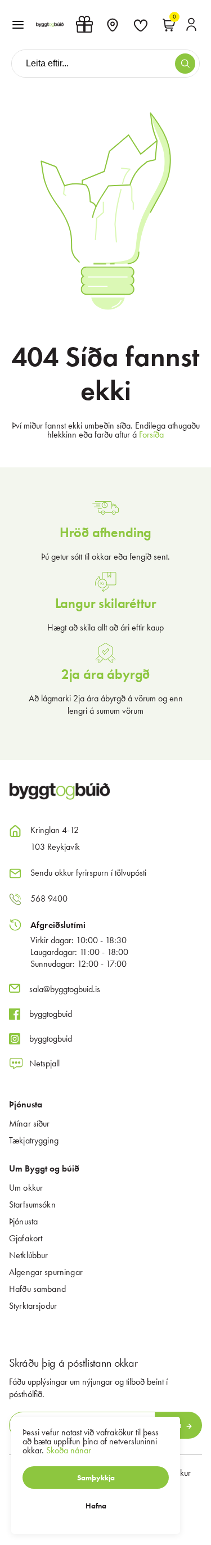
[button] (18, 24)
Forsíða (151, 434)
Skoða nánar (68, 1450)
